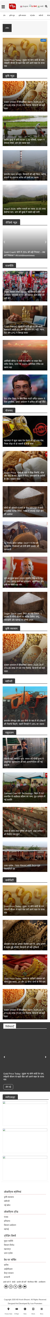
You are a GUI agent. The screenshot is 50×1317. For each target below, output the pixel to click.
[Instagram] (11, 1287)
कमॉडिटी (43, 40)
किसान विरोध (9, 1245)
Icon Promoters (36, 1304)
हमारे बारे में (7, 1282)
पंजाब (6, 1217)
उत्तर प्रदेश (8, 1253)
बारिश (6, 1265)
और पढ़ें (8, 1087)
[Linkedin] (20, 1287)
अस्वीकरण (42, 1282)
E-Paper (17, 1314)
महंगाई (6, 1229)
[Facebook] (6, 1287)
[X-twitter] (15, 1287)
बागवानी (7, 1277)
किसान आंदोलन (10, 1225)
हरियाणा (7, 1221)
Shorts (33, 1314)
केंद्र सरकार (9, 1273)
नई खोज (32, 15)
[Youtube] (25, 1287)
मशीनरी (41, 15)
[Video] (25, 1309)
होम (4, 15)
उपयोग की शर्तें (21, 1282)
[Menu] (42, 1309)
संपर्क (13, 1282)
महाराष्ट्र (7, 1249)
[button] (4, 51)
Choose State (8, 1314)
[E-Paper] (17, 1309)
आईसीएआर (8, 1269)
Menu (41, 1314)
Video (25, 1314)
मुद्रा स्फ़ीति (8, 1241)
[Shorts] (33, 1309)
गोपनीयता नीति (32, 1282)
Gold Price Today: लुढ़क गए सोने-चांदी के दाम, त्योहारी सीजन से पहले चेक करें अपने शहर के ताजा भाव (29, 26)
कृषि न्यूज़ (12, 15)
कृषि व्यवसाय (22, 15)
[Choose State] (8, 1309)
